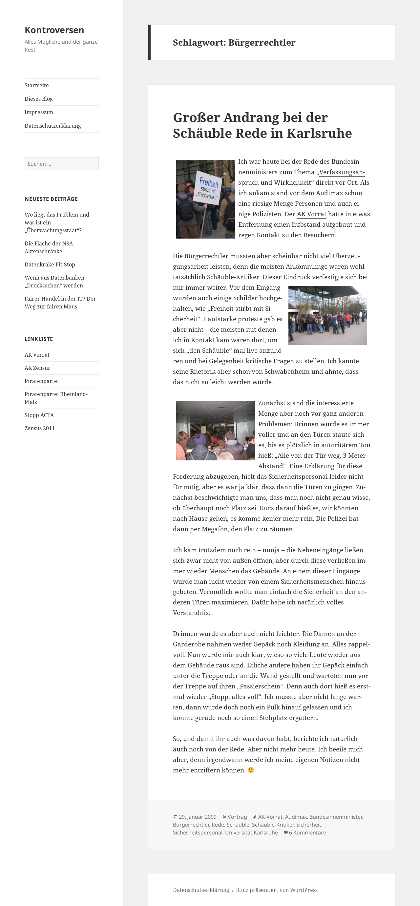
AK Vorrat (37, 354)
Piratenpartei (42, 381)
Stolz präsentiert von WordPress (277, 890)
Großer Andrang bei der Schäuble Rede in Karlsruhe (262, 124)
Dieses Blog (39, 98)
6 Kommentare (307, 832)
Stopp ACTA (39, 415)
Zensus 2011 (40, 428)
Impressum (39, 112)
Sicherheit (308, 824)
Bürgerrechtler (191, 824)
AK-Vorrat (270, 816)
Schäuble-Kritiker (273, 824)
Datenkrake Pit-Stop (50, 264)
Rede (218, 824)
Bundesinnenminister (335, 816)
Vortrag (237, 816)
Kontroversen (54, 30)
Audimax (296, 816)
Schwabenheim (287, 371)
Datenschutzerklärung (53, 125)
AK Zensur (38, 367)
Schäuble (238, 824)
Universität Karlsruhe (251, 832)
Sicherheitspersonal (197, 832)
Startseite (37, 85)
